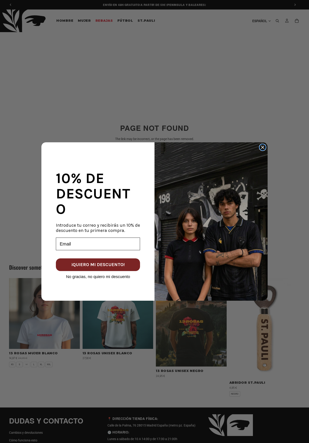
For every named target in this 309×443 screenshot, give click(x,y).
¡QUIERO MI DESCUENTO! (98, 264)
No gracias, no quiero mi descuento (98, 276)
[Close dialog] (262, 147)
